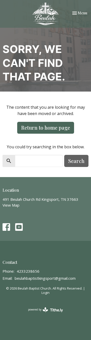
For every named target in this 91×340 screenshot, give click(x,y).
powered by (43, 314)
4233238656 (28, 271)
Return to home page (45, 127)
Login (45, 292)
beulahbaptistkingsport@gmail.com (45, 278)
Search (76, 160)
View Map (11, 205)
